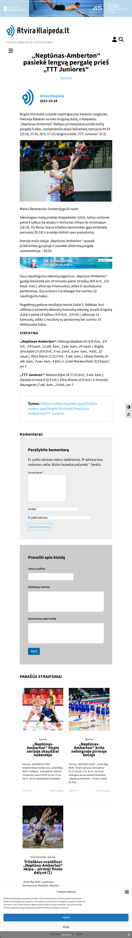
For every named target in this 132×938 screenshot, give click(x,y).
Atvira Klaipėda (52, 96)
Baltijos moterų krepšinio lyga (62, 403)
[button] (127, 892)
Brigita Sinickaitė (60, 408)
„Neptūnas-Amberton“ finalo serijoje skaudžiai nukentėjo (43, 749)
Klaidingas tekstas (39, 587)
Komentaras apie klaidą (42, 618)
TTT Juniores (54, 413)
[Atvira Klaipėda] (38, 36)
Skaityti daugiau (56, 790)
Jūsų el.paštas (37, 568)
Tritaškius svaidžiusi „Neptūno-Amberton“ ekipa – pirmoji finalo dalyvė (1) (43, 867)
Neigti (66, 927)
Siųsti (34, 651)
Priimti (66, 917)
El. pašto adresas (37, 518)
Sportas (66, 78)
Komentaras (36, 472)
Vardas (32, 509)
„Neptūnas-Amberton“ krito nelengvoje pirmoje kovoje (89, 749)
